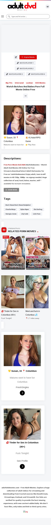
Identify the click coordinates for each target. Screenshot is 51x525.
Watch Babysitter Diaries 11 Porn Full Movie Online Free (36, 266)
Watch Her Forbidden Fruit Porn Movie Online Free (13, 266)
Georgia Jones (11, 214)
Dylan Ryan (24, 209)
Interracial (19, 83)
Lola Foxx (36, 214)
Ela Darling (38, 209)
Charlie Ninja (10, 209)
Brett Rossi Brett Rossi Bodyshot (18, 205)
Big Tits (9, 83)
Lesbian (29, 83)
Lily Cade (24, 214)
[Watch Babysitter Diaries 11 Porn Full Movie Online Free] (38, 253)
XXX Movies (40, 83)
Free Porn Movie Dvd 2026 (15, 165)
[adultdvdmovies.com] (22, 6)
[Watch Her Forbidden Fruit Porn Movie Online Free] (13, 253)
